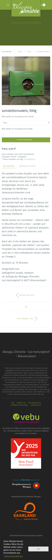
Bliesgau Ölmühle (26, 9)
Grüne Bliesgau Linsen (25, 319)
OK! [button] (38, 549)
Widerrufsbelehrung (19, 405)
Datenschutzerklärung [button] (13, 556)
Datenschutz (36, 405)
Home (20, 52)
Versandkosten (29, 159)
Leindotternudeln (43, 52)
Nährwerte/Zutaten (27, 166)
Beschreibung (8, 166)
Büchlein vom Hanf (27, 295)
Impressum (21, 403)
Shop (29, 52)
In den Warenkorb (24, 140)
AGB (12, 403)
